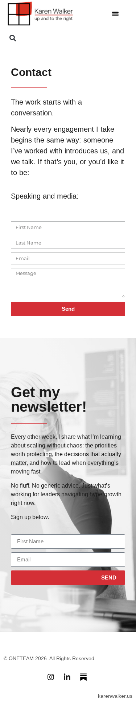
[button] (115, 13)
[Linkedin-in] (67, 677)
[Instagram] (51, 677)
